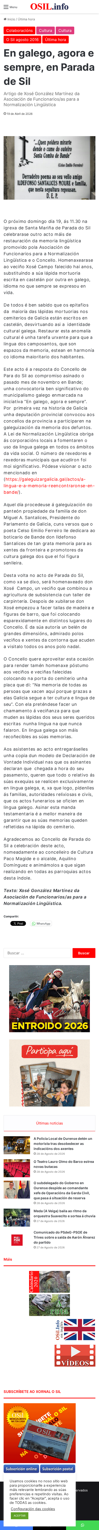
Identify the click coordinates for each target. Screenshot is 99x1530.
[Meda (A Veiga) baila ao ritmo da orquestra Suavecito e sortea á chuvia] (17, 1218)
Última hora (26, 19)
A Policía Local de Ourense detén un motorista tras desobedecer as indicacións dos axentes (63, 1143)
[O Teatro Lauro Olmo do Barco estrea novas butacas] (17, 1168)
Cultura (45, 30)
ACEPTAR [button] (19, 1515)
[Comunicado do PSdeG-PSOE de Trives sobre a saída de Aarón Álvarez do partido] (17, 1239)
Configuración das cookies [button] (33, 1509)
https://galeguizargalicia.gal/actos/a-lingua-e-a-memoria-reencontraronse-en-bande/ (49, 486)
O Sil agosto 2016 (22, 39)
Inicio (10, 19)
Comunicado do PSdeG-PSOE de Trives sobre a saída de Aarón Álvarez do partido (64, 1237)
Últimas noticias (49, 1123)
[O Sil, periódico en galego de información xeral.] (49, 6)
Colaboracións (19, 30)
